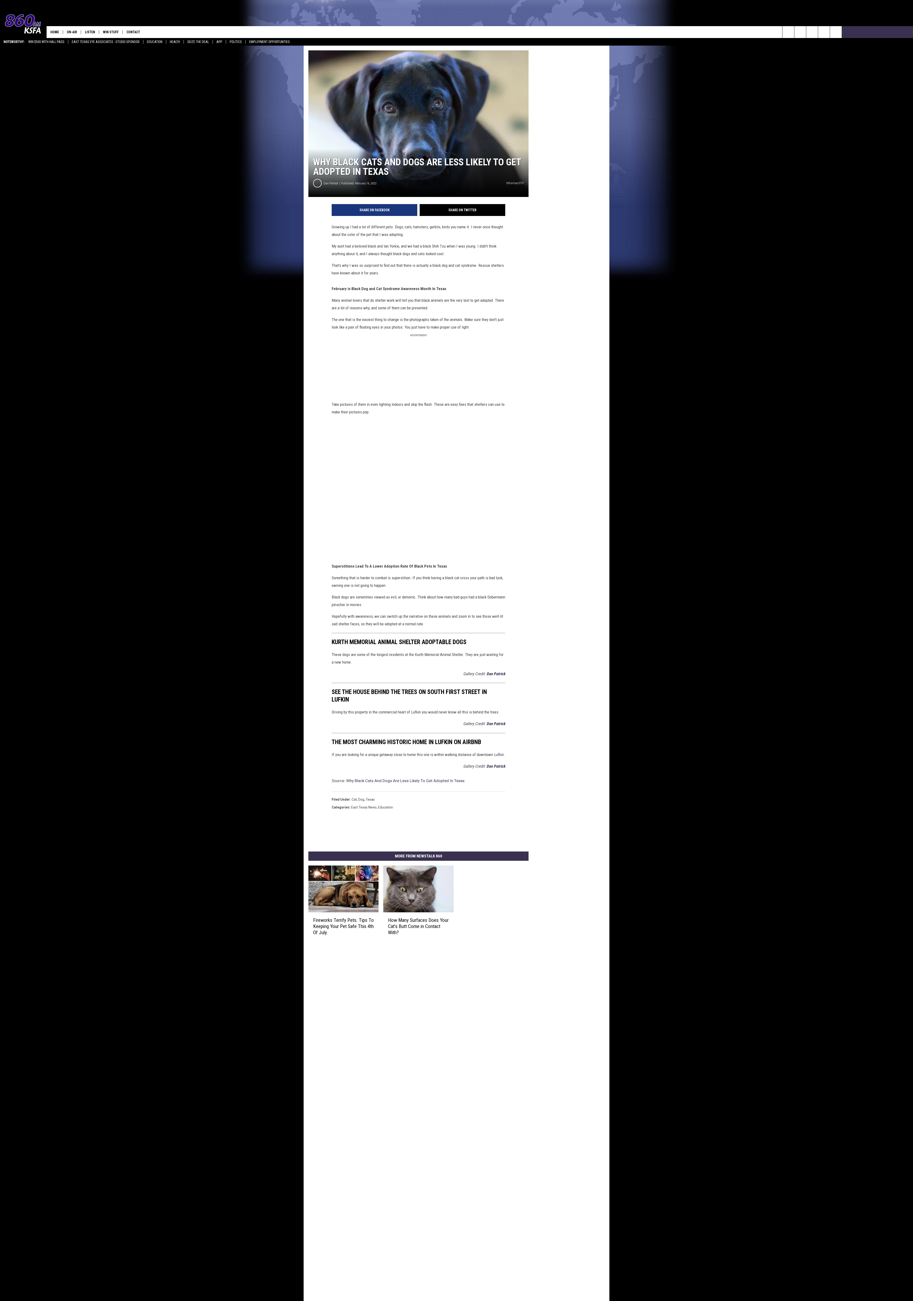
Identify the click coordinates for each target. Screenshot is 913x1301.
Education (154, 42)
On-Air (72, 32)
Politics (236, 42)
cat (354, 799)
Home (54, 32)
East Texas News (364, 807)
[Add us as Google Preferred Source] (800, 32)
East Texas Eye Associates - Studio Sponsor (106, 42)
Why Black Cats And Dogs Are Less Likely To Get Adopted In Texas (405, 780)
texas (370, 799)
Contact (133, 32)
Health (175, 42)
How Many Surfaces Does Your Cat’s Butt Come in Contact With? (418, 926)
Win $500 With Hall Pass (46, 42)
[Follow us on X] (836, 32)
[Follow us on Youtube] (824, 32)
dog (361, 799)
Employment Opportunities (269, 42)
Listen (90, 32)
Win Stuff (111, 32)
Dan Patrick (331, 183)
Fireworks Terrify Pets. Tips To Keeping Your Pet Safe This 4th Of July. (343, 926)
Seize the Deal (198, 42)
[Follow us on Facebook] (812, 32)
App (219, 42)
